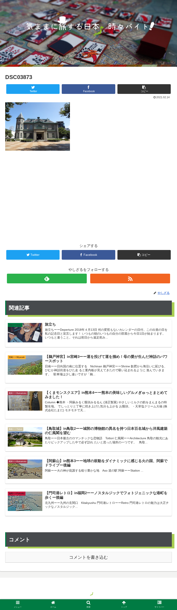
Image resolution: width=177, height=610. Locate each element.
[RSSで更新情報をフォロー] (130, 278)
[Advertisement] (88, 190)
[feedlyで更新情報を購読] (47, 278)
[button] (164, 444)
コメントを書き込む (88, 557)
